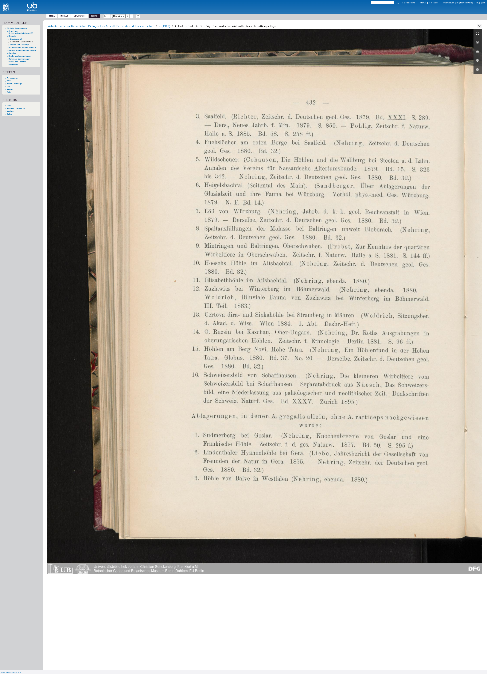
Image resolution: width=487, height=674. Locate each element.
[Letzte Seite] (131, 16)
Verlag (10, 89)
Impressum (448, 3)
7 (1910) (164, 26)
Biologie (12, 36)
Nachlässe (13, 65)
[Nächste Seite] (128, 16)
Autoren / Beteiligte (16, 108)
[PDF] (477, 60)
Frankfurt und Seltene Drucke (22, 47)
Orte (9, 105)
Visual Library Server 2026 (11, 672)
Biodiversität (16, 39)
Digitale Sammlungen (17, 28)
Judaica (12, 53)
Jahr (9, 92)
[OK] (397, 2)
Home (423, 3)
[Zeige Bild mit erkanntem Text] (138, 16)
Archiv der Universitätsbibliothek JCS (21, 32)
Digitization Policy (465, 3)
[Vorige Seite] (109, 16)
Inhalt (64, 15)
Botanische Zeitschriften (21, 42)
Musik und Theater (17, 62)
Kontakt (434, 3)
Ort (8, 86)
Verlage (10, 111)
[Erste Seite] (105, 16)
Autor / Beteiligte (14, 84)
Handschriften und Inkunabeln (22, 50)
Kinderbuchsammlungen (20, 56)
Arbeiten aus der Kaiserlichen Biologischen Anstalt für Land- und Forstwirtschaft (101, 26)
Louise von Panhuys (19, 45)
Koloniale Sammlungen (19, 59)
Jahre (9, 114)
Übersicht (80, 15)
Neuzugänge (12, 78)
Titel (52, 15)
